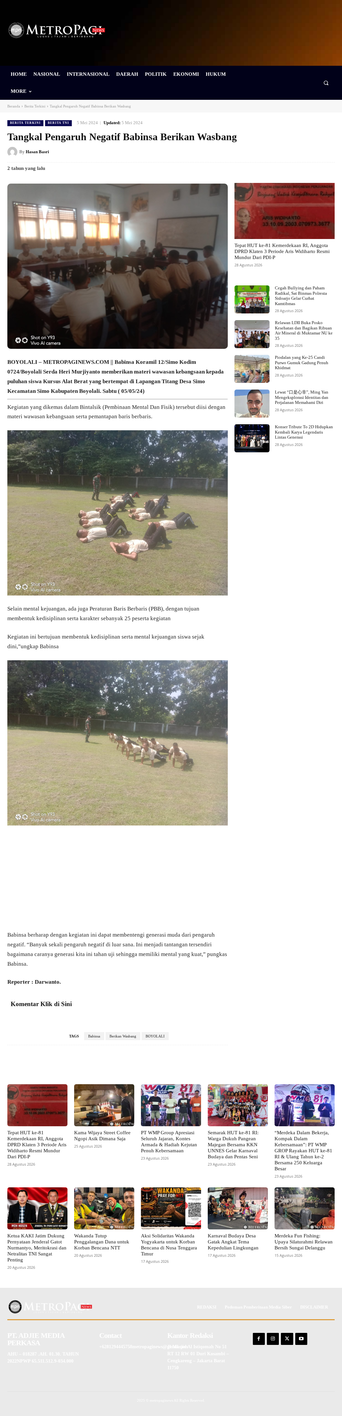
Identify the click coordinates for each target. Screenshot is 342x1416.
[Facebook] (266, 151)
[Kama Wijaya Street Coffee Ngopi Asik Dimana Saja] (104, 1105)
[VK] (312, 151)
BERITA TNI (58, 123)
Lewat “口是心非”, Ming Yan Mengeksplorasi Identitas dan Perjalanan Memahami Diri (301, 397)
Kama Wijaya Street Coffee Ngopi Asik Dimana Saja (102, 1135)
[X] (282, 151)
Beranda (13, 106)
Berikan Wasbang (123, 1036)
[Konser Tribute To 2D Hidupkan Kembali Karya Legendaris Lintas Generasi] (252, 438)
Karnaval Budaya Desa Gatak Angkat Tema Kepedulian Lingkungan (233, 1241)
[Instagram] (273, 1339)
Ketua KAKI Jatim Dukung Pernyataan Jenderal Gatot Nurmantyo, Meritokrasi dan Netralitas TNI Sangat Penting (36, 1247)
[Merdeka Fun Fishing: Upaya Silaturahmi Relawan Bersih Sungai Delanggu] (305, 1208)
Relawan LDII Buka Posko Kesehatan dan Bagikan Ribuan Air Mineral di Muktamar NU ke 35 (304, 330)
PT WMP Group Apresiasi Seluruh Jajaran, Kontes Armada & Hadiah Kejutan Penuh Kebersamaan (169, 1141)
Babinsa (94, 1036)
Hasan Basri (37, 151)
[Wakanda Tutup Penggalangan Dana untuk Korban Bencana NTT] (104, 1208)
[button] (326, 82)
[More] (207, 1065)
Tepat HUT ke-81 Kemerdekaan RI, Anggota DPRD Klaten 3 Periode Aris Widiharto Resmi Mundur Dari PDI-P (282, 251)
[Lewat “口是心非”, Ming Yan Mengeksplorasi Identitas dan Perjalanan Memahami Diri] (252, 404)
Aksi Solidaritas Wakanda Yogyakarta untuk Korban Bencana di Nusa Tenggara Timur (169, 1244)
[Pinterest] (297, 151)
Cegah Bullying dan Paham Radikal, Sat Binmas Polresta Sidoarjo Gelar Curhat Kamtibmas (301, 295)
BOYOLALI (155, 1036)
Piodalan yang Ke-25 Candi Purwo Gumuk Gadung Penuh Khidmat (301, 362)
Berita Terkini (34, 106)
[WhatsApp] (328, 151)
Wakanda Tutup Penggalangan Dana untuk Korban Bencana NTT (101, 1241)
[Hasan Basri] (13, 152)
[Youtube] (301, 1339)
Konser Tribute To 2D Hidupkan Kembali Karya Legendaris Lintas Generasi (304, 432)
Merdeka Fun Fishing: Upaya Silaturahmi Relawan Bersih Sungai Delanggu (304, 1241)
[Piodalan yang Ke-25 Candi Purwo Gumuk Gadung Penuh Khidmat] (252, 369)
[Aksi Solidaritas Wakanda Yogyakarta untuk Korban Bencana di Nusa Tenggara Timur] (171, 1208)
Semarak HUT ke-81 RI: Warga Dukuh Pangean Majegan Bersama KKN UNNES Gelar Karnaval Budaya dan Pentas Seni (233, 1144)
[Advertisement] (117, 881)
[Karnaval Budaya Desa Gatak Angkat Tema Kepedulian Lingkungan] (238, 1208)
